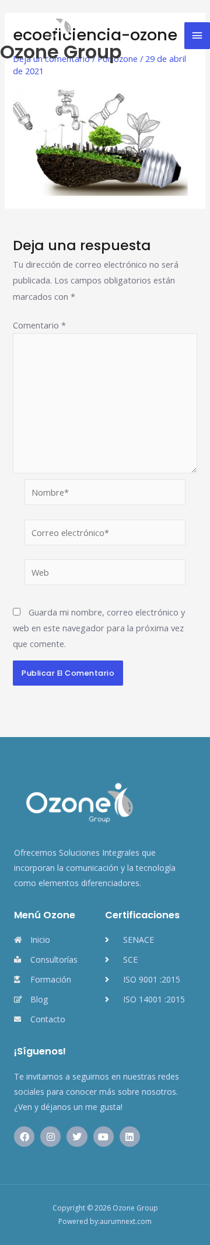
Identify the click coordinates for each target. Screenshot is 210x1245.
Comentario (39, 325)
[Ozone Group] (38, 25)
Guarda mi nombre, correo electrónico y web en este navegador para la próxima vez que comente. (99, 627)
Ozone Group (61, 52)
